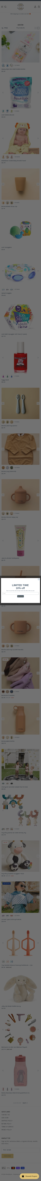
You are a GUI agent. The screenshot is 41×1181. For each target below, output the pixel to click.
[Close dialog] (39, 579)
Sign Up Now (20, 596)
